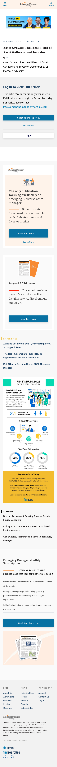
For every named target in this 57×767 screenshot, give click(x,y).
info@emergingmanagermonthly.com (25, 106)
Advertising (8, 696)
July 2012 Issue (33, 41)
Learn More (28, 125)
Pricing (6, 704)
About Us (7, 693)
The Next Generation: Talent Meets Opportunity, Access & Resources (22, 355)
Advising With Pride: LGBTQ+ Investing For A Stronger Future (26, 345)
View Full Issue (28, 319)
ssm (7, 58)
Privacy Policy (23, 740)
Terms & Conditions (10, 740)
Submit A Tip (27, 707)
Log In (41, 700)
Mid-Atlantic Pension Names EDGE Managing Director (26, 365)
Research (8, 41)
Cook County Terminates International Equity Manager (27, 538)
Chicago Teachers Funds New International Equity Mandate (26, 528)
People (24, 700)
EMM (5, 687)
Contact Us (43, 696)
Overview (7, 700)
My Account (45, 687)
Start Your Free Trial (28, 117)
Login (28, 135)
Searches (25, 704)
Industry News (27, 693)
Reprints (7, 707)
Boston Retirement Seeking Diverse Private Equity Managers (26, 518)
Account (42, 693)
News (24, 687)
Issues (24, 696)
